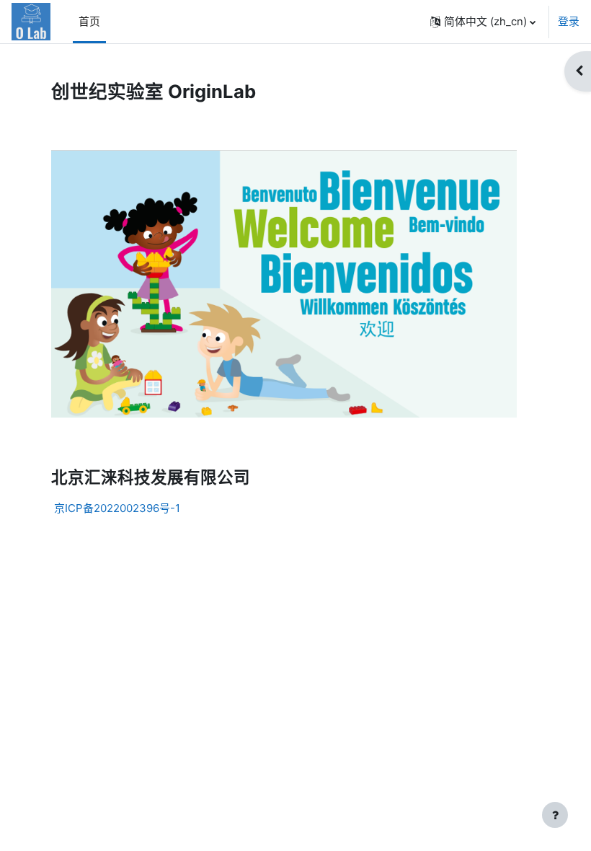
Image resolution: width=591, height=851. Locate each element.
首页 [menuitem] (89, 21)
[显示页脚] (555, 815)
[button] (483, 21)
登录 (568, 21)
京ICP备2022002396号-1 (117, 508)
